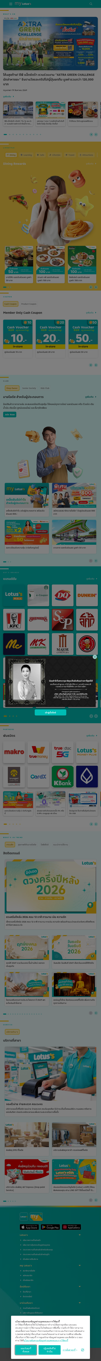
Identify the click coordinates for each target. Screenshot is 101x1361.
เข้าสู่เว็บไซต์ (50, 712)
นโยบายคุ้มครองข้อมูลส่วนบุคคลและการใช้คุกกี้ (46, 1340)
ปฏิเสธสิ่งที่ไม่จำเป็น (49, 1350)
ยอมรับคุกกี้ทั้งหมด (26, 1350)
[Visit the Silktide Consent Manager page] (82, 1350)
